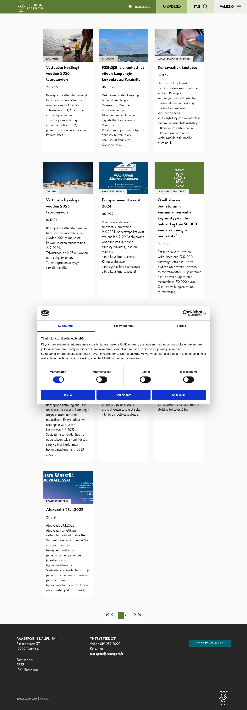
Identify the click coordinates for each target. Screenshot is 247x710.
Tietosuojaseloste (27, 699)
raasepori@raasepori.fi (106, 654)
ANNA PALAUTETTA (209, 643)
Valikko (227, 7)
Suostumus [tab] (66, 325)
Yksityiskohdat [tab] (123, 325)
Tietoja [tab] (181, 325)
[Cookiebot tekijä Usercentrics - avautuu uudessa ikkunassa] (189, 313)
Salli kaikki (179, 395)
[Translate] (139, 6)
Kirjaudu (44, 699)
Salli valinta (123, 395)
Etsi (197, 7)
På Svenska (171, 7)
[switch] (101, 379)
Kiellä (68, 395)
